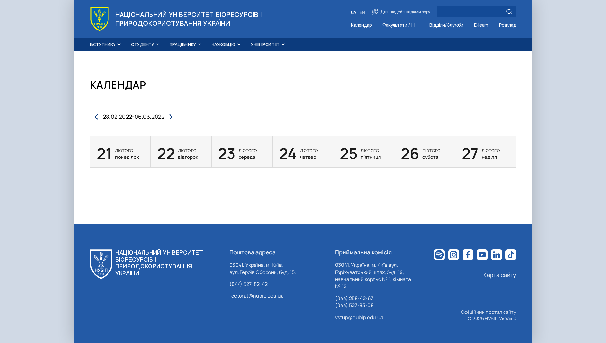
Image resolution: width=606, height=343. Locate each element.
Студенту (142, 44)
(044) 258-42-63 (354, 298)
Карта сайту (499, 275)
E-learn (481, 25)
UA (353, 12)
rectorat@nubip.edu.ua (256, 295)
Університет (265, 44)
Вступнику (103, 44)
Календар (361, 25)
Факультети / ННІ (400, 25)
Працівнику (183, 44)
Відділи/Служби (446, 25)
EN (362, 12)
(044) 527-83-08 (354, 305)
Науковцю (224, 44)
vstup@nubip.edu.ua (359, 317)
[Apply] (509, 11)
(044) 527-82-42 (248, 283)
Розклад (507, 25)
